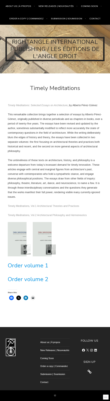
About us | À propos (18, 6)
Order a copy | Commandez (26, 18)
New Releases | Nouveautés (56, 6)
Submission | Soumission (66, 18)
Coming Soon (89, 6)
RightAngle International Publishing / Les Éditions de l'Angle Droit (55, 49)
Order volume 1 (28, 265)
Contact (95, 18)
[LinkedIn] (95, 350)
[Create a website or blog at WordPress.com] (55, 395)
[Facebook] (83, 350)
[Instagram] (91, 350)
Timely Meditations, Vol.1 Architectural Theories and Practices (43, 206)
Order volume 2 (28, 279)
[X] (87, 350)
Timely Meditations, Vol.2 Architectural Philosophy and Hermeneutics (47, 215)
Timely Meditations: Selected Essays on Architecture (38, 105)
